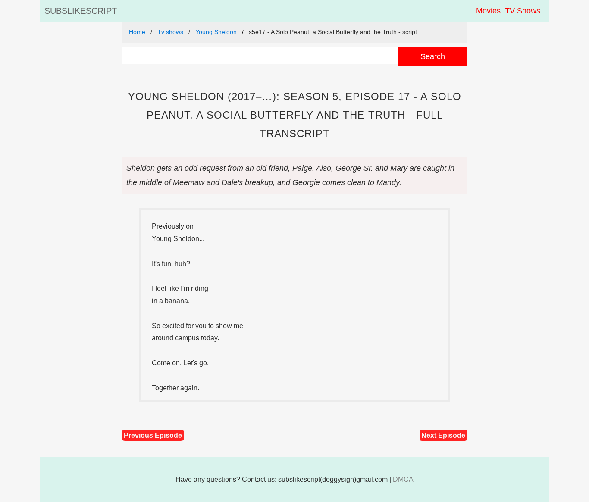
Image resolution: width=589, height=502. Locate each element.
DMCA (403, 479)
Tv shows (170, 31)
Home (137, 31)
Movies (488, 10)
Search (432, 56)
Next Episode (443, 435)
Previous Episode (153, 435)
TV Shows (522, 10)
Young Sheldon (216, 31)
